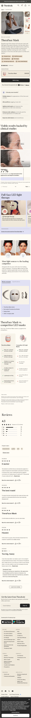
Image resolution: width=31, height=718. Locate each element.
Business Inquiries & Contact (22, 675)
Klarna (18, 639)
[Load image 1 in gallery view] (27, 26)
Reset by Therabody (8, 657)
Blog (18, 659)
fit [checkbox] (21, 449)
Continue (15, 715)
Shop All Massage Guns (9, 639)
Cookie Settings (5, 696)
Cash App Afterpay (21, 637)
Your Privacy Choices (14, 694)
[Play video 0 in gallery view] (27, 14)
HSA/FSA (19, 633)
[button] (18, 5)
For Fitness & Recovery (9, 631)
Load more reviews (15, 587)
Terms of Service (15, 696)
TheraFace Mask (8, 9)
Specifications (16, 282)
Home (2, 9)
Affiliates (19, 677)
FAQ (18, 631)
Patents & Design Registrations (8, 662)
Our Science (20, 655)
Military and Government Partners (22, 682)
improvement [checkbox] (6, 449)
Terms (14, 609)
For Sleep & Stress (8, 635)
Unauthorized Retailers (9, 665)
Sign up (25, 605)
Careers (6, 655)
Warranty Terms (21, 643)
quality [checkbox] (13, 449)
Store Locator (7, 659)
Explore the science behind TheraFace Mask (11, 231)
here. (22, 397)
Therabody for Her (21, 657)
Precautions (6, 667)
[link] (27, 85)
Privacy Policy (4, 694)
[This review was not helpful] (19, 480)
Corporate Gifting (21, 679)
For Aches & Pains (8, 633)
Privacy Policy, (19, 609)
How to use (6, 674)
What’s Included (6, 282)
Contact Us (19, 635)
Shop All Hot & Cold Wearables (8, 645)
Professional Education (9, 676)
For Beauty (6, 637)
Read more (17, 476)
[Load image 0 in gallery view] (27, 20)
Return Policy (20, 641)
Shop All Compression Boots (9, 642)
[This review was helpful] (15, 480)
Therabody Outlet (8, 648)
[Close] (29, 699)
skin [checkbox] (18, 449)
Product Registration (22, 645)
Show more (6, 452)
